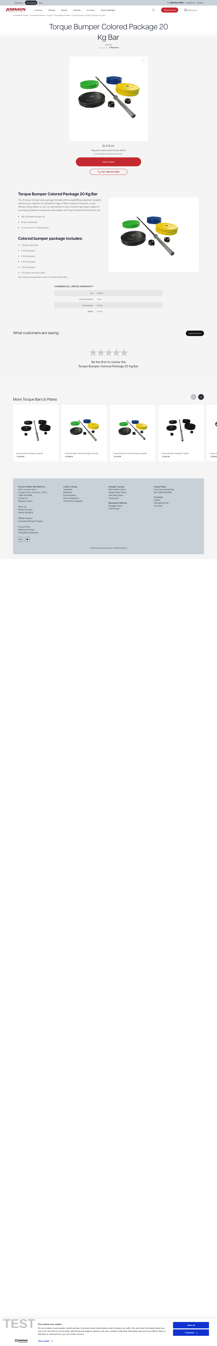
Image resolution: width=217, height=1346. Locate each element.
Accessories (113, 498)
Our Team (91, 10)
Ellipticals (67, 492)
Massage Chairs (115, 505)
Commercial (31, 3)
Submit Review (194, 333)
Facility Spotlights (108, 10)
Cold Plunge (113, 508)
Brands (64, 10)
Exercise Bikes (69, 495)
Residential (19, 3)
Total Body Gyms (115, 495)
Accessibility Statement (28, 532)
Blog (40, 3)
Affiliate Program (25, 518)
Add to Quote (108, 161)
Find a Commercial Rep (164, 489)
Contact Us (190, 2)
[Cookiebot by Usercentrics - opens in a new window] (21, 1341)
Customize (189, 1333)
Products (76, 10)
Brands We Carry (25, 509)
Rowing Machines (71, 498)
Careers (200, 2)
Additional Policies (26, 529)
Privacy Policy (24, 526)
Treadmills (67, 489)
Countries (158, 505)
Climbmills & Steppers (73, 501)
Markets (51, 10)
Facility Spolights (25, 512)
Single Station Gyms (117, 492)
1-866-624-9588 (25, 495)
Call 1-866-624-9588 (108, 171)
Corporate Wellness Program (30, 521)
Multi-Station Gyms (116, 489)
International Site (161, 502)
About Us (22, 506)
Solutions (38, 10)
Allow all (191, 1325)
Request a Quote (25, 501)
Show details (43, 1341)
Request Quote (170, 10)
